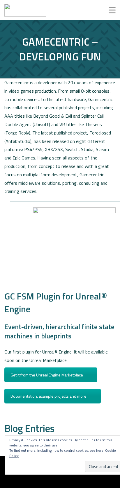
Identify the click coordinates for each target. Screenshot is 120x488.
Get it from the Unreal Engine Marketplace (46, 375)
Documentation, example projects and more (48, 396)
